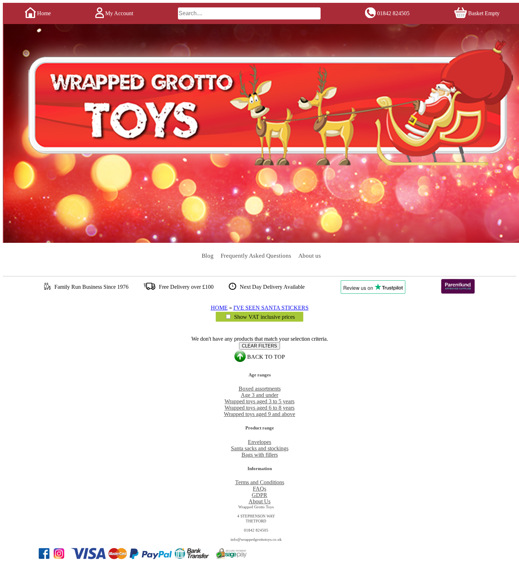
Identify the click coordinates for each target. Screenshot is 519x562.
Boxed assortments (260, 389)
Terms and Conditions (259, 482)
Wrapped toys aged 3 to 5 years (259, 401)
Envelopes (259, 442)
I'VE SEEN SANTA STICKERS (271, 308)
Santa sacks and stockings (259, 448)
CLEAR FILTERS (259, 346)
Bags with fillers (259, 455)
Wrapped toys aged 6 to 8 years (259, 408)
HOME (219, 308)
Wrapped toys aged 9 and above (259, 414)
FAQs (259, 489)
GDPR (259, 495)
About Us (259, 501)
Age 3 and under (259, 395)
